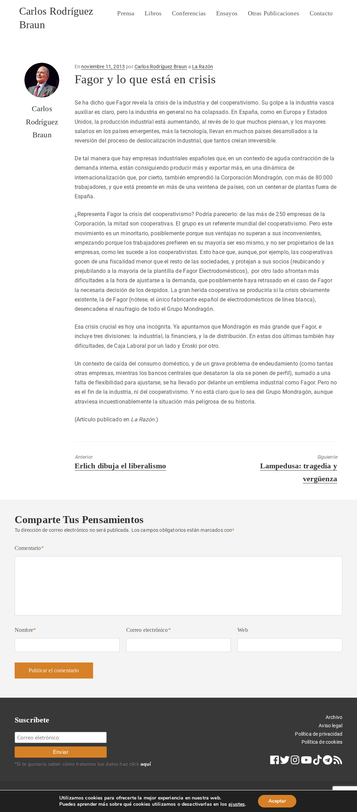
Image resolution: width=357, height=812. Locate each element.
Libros (153, 13)
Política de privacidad (318, 734)
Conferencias (189, 13)
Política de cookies (322, 742)
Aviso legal (330, 725)
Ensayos (226, 13)
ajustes (236, 804)
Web (242, 630)
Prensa (125, 13)
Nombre (25, 630)
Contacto (321, 13)
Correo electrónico (148, 630)
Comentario (29, 548)
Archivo (334, 717)
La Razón (202, 66)
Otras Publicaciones (273, 13)
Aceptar (277, 801)
